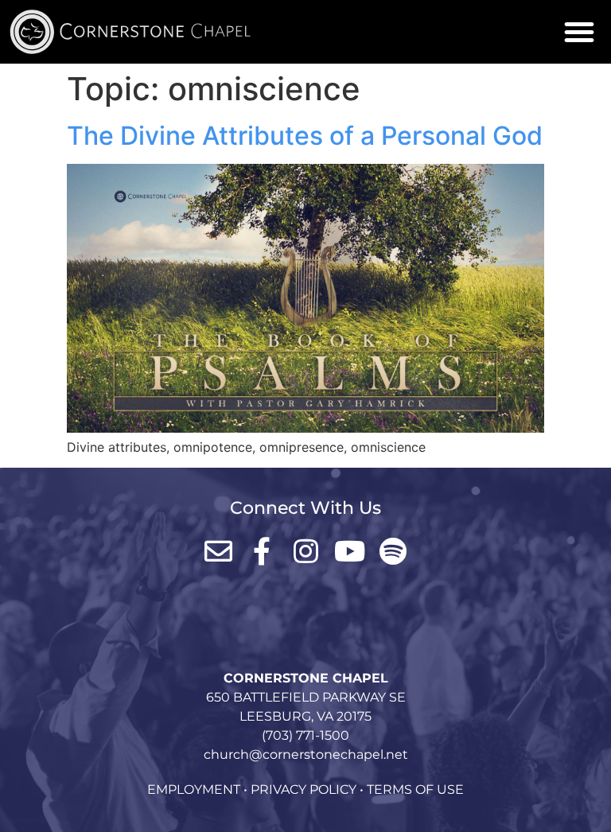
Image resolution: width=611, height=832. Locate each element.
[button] (579, 32)
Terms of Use (415, 789)
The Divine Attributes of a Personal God (305, 135)
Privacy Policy (303, 789)
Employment (193, 789)
